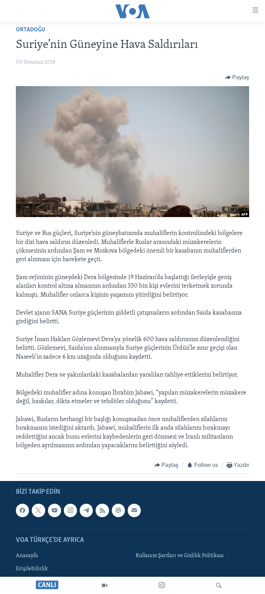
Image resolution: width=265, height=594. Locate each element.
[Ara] (218, 585)
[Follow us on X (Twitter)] (38, 510)
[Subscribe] (134, 510)
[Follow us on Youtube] (54, 510)
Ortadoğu (30, 30)
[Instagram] (162, 585)
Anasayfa (27, 555)
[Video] (104, 585)
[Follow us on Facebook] (22, 510)
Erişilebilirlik (32, 569)
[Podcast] (118, 510)
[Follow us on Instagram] (70, 510)
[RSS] (102, 510)
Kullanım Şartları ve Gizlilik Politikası (180, 555)
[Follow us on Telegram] (86, 510)
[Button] (237, 77)
